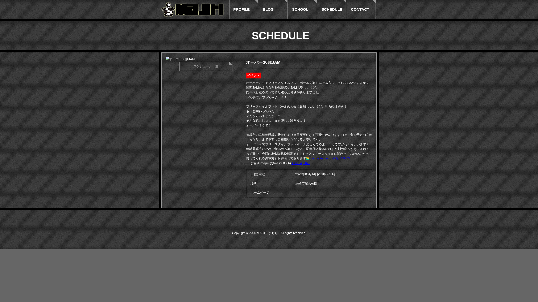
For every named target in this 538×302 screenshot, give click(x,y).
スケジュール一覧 (206, 66)
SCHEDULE (332, 9)
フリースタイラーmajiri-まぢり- (192, 9)
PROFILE (241, 9)
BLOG (268, 9)
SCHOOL (300, 9)
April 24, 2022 (300, 163)
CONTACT (360, 9)
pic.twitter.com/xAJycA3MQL (331, 158)
